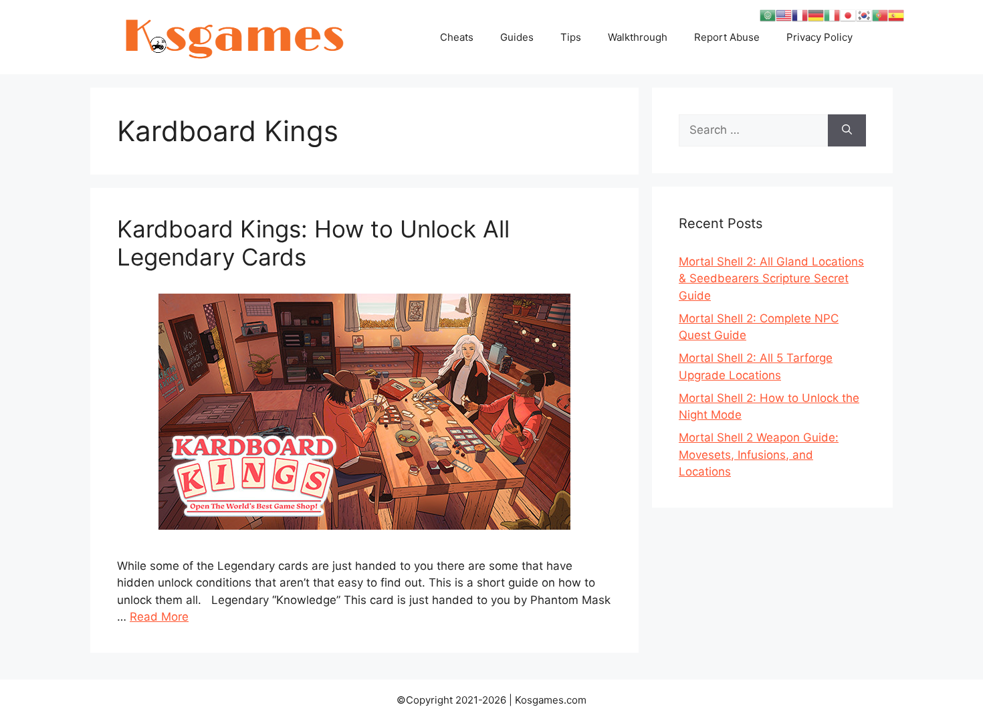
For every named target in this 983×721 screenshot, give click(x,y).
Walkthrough (637, 37)
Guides (517, 37)
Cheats (456, 37)
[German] (816, 14)
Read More (159, 616)
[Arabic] (768, 14)
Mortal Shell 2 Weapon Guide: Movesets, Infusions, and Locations (759, 454)
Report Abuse (727, 37)
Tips (570, 37)
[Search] (847, 130)
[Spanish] (896, 14)
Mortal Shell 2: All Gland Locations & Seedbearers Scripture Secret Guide (771, 278)
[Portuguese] (880, 14)
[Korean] (864, 14)
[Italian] (832, 14)
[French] (800, 14)
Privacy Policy (819, 37)
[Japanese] (848, 14)
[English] (784, 14)
